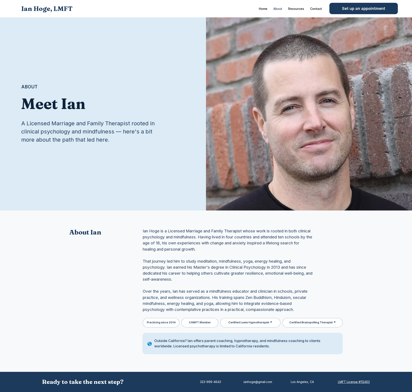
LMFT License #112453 (354, 382)
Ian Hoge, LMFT (47, 9)
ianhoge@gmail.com (258, 382)
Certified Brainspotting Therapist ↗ (312, 322)
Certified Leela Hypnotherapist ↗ (250, 322)
